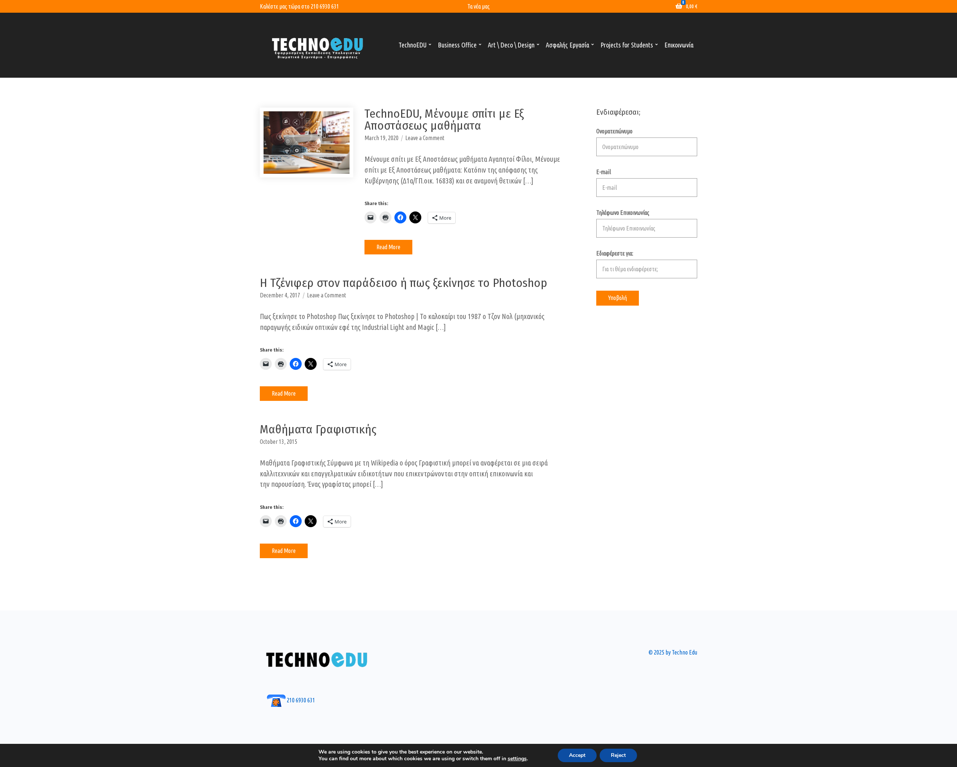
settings (517, 758)
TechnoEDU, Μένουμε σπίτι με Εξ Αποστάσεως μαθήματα (444, 119)
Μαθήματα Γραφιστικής (318, 429)
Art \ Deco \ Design (511, 45)
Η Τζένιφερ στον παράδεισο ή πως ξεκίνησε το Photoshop (403, 283)
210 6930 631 (325, 6)
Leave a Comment (424, 137)
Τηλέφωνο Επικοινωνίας (622, 212)
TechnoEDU (413, 45)
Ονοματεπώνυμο (614, 131)
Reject (618, 755)
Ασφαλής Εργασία (567, 45)
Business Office (457, 45)
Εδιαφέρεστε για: (614, 253)
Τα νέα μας (478, 6)
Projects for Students (626, 45)
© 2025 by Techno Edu (673, 652)
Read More (388, 247)
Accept (577, 755)
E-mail (603, 171)
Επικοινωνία (678, 45)
